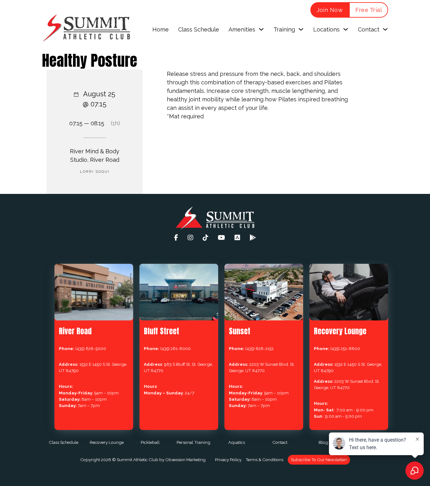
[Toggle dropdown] (261, 29)
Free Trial (368, 10)
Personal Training (193, 442)
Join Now (330, 10)
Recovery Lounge (107, 442)
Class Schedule (198, 29)
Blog (323, 442)
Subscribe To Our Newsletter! (319, 459)
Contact (279, 442)
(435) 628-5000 (90, 348)
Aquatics (236, 442)
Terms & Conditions (264, 459)
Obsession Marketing (185, 459)
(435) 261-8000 (175, 348)
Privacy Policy (228, 459)
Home (160, 29)
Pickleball (150, 442)
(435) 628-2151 (259, 348)
